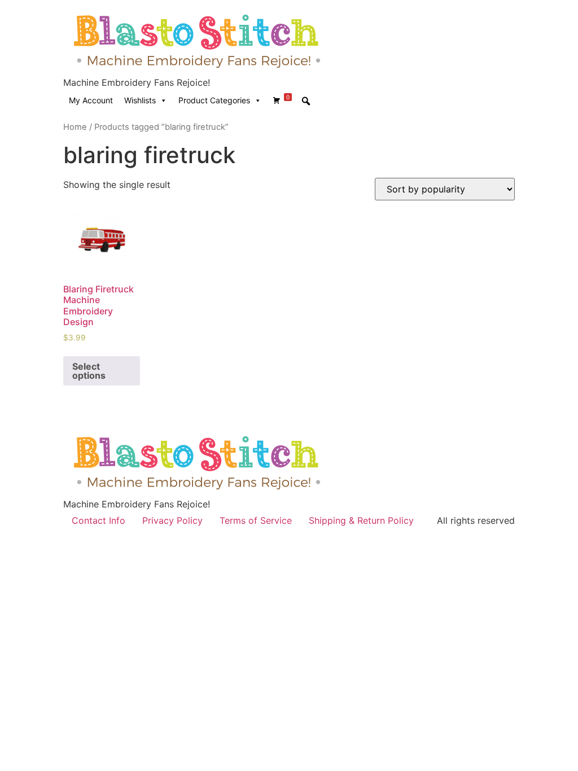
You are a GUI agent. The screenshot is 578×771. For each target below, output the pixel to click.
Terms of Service (256, 520)
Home (75, 127)
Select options (89, 371)
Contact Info (98, 520)
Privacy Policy (172, 520)
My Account (91, 100)
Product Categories (214, 100)
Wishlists (140, 100)
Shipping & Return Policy (361, 520)
